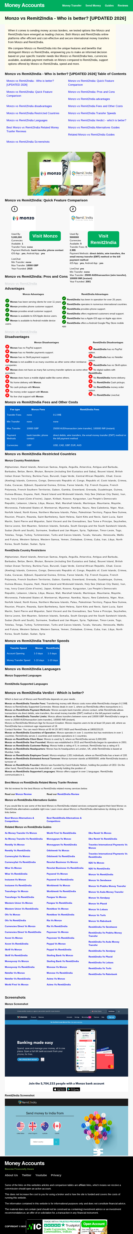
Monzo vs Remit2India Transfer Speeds (92, 113)
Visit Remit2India (103, 239)
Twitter (26, 1175)
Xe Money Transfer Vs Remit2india (24, 839)
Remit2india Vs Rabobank (103, 974)
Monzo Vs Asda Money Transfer (106, 892)
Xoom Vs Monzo (14, 938)
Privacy (56, 1175)
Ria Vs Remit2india (57, 926)
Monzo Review (24, 794)
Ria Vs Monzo (54, 920)
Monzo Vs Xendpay (99, 897)
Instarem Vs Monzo (15, 879)
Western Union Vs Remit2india (21, 908)
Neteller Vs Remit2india (17, 978)
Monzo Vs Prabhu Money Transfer (107, 886)
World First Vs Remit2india (61, 833)
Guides (109, 5)
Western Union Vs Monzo (19, 903)
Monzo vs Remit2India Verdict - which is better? (97, 120)
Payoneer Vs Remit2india (60, 938)
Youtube (41, 1175)
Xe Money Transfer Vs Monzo (21, 833)
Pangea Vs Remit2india (59, 903)
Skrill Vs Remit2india (16, 955)
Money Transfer (71, 5)
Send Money (93, 5)
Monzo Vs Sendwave (100, 880)
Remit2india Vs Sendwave (103, 927)
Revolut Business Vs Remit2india (65, 868)
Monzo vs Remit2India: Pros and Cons (91, 91)
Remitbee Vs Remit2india (60, 914)
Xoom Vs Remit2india (16, 943)
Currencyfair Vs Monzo (17, 856)
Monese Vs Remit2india (60, 973)
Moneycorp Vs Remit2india (20, 967)
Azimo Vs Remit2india (59, 984)
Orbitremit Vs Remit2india (61, 856)
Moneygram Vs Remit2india (62, 844)
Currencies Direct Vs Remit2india (23, 932)
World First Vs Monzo (17, 984)
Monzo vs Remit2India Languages (27, 120)
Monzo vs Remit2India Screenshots (28, 141)
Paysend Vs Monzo (57, 873)
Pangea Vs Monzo (56, 897)
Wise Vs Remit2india (16, 873)
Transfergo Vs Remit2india (19, 897)
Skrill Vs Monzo (13, 949)
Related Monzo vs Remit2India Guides (91, 134)
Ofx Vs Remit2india (15, 920)
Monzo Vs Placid (98, 903)
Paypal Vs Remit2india (59, 949)
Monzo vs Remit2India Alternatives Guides (94, 127)
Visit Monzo (45, 235)
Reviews (123, 5)
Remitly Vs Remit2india (17, 850)
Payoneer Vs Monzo (58, 932)
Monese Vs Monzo (57, 967)
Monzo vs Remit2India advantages (89, 99)
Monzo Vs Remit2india (101, 874)
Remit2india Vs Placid (101, 956)
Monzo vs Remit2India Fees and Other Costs (95, 106)
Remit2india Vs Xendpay (102, 951)
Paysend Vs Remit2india (60, 879)
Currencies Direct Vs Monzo (20, 926)
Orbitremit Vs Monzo (58, 850)
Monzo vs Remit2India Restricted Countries (32, 113)
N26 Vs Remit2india (99, 868)
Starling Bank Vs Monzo (60, 955)
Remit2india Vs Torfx (100, 968)
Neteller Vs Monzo (15, 973)
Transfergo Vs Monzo (16, 891)
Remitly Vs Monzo (15, 844)
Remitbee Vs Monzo (58, 908)
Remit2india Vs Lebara (101, 962)
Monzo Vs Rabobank (100, 921)
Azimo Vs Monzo (56, 978)
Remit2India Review (68, 794)
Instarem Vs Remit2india (18, 885)
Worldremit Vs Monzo (58, 885)
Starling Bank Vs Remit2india (63, 961)
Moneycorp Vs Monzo (17, 961)
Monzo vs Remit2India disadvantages (29, 106)
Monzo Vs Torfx (97, 915)
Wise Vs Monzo (13, 868)
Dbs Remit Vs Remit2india (103, 839)
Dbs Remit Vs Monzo (100, 833)
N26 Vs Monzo (96, 862)
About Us (11, 1175)
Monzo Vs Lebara (98, 909)
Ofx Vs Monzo (12, 914)
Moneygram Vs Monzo (59, 839)
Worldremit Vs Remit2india (61, 891)
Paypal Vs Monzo (56, 943)
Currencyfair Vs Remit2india (20, 862)
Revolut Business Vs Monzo (62, 862)
